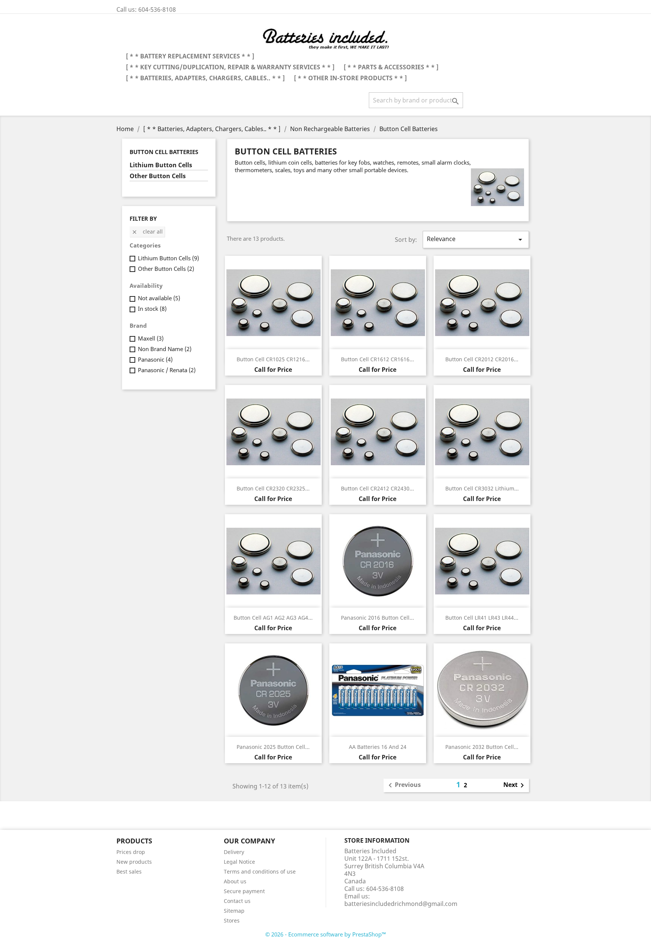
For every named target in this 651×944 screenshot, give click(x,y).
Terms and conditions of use (260, 871)
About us (235, 881)
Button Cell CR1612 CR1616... (377, 359)
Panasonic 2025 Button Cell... (273, 746)
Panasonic (155, 359)
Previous (403, 785)
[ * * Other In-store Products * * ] (350, 78)
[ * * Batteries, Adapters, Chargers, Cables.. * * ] (205, 78)
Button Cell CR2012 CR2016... (481, 359)
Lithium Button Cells (161, 165)
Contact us (237, 900)
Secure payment (244, 891)
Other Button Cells (158, 176)
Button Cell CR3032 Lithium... (482, 488)
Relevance (476, 239)
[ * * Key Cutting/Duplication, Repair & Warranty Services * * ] (230, 67)
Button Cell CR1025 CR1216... (273, 359)
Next (515, 785)
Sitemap (234, 910)
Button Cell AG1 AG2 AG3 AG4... (273, 617)
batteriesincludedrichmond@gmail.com (400, 904)
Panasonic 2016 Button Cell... (377, 617)
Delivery (234, 851)
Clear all (147, 231)
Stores (232, 920)
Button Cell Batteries (164, 152)
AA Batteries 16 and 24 (377, 746)
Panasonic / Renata (167, 370)
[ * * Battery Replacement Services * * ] (190, 56)
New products (134, 861)
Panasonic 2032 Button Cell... (481, 746)
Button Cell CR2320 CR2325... (273, 488)
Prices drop (130, 851)
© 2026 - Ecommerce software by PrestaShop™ (325, 934)
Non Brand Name (164, 349)
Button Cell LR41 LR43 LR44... (481, 617)
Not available (159, 298)
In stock (152, 308)
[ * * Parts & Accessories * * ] (391, 67)
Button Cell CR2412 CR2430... (377, 488)
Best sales (129, 871)
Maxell (151, 338)
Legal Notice (239, 861)
